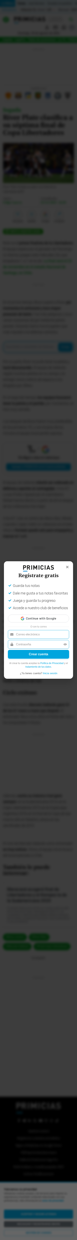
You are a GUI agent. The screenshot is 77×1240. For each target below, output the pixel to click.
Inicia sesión (50, 673)
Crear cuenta (38, 654)
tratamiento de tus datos (38, 666)
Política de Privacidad (52, 663)
